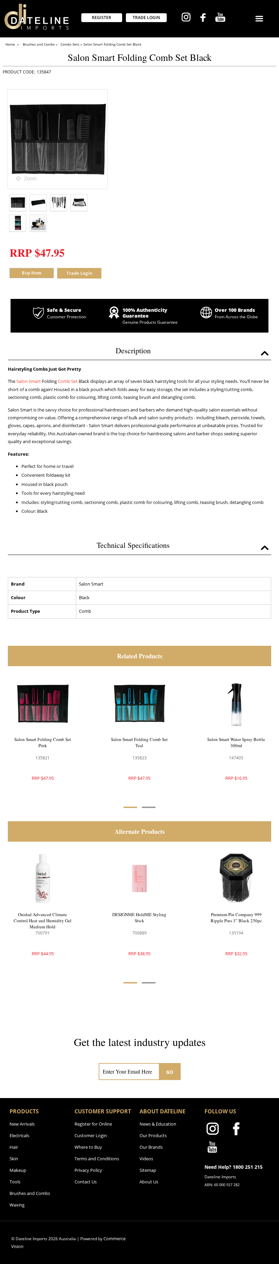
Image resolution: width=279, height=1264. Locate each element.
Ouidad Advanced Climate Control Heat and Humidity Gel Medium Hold (42, 920)
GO (170, 1072)
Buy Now (32, 273)
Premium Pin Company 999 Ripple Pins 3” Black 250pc (236, 917)
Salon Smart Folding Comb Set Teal (139, 742)
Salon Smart (28, 381)
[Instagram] (186, 18)
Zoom (30, 178)
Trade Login (79, 273)
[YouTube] (220, 18)
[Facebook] (203, 18)
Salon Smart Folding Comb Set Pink (42, 742)
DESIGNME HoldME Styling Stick (139, 917)
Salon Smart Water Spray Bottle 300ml (236, 742)
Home (10, 44)
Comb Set (68, 381)
